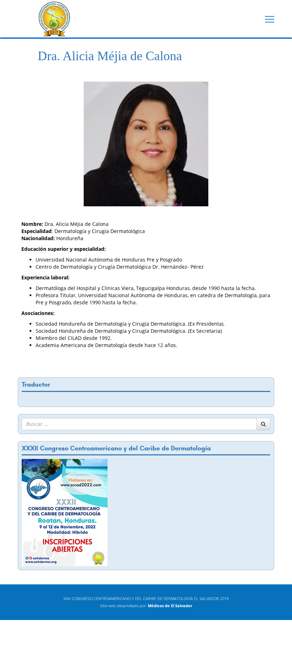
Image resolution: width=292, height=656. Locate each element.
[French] (32, 398)
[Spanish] (46, 398)
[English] (25, 398)
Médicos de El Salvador (170, 605)
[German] (39, 398)
